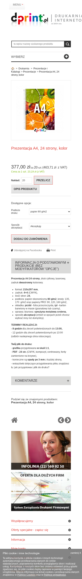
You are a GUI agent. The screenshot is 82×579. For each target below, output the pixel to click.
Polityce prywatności (55, 574)
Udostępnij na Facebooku (28, 250)
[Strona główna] (12, 68)
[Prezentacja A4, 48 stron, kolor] (68, 421)
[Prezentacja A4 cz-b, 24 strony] (61, 421)
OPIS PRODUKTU (25, 189)
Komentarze (26, 380)
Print (53, 250)
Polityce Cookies (26, 574)
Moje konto (18, 548)
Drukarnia (24, 68)
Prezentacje (29, 71)
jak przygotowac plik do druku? (31, 367)
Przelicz (43, 180)
